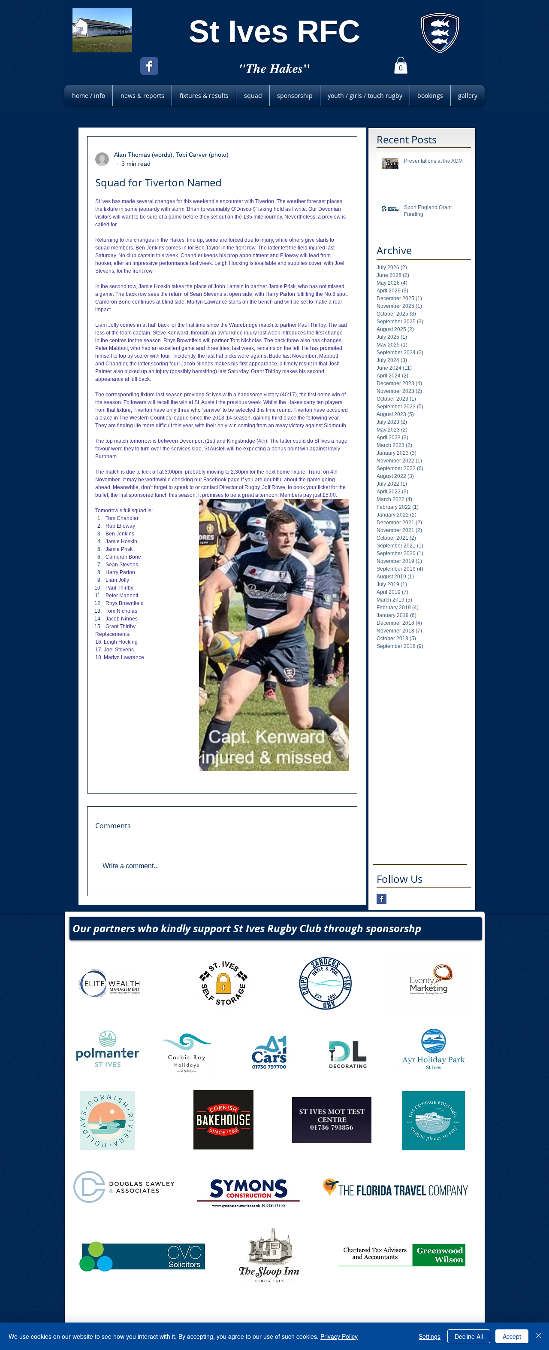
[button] (401, 65)
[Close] (539, 1336)
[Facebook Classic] (149, 66)
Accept (512, 1336)
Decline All (469, 1336)
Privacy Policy (339, 1336)
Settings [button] (429, 1336)
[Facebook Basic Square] (381, 899)
